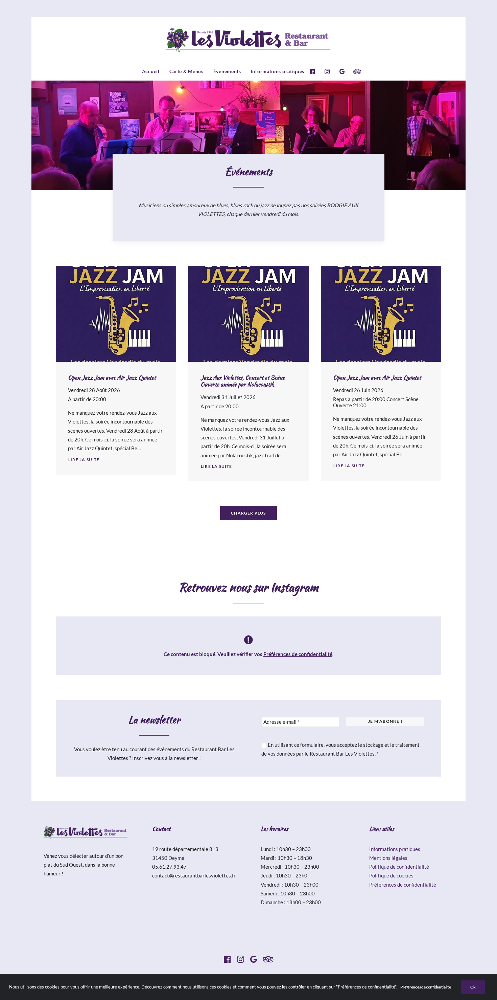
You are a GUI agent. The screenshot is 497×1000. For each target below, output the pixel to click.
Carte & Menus (186, 71)
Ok (473, 987)
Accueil (151, 71)
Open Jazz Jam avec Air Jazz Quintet (112, 377)
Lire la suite (84, 459)
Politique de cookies (391, 875)
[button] (314, 71)
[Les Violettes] (248, 39)
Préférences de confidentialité (297, 654)
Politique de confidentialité (399, 867)
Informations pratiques (277, 71)
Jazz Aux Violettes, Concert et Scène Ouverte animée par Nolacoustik (242, 380)
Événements (227, 71)
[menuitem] (151, 71)
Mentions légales (388, 858)
